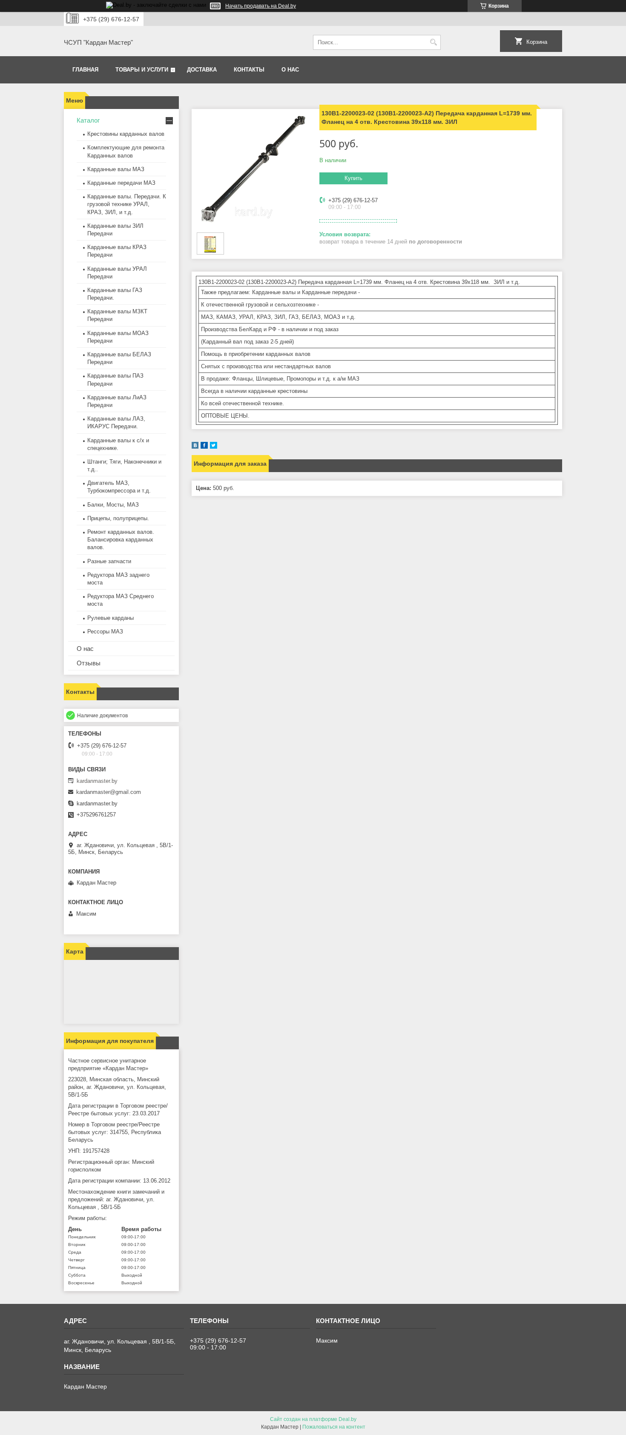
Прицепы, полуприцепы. (118, 518)
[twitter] (213, 447)
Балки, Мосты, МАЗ (113, 504)
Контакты (249, 69)
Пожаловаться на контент (333, 1427)
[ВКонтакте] (195, 447)
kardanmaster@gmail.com (108, 792)
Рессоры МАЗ (105, 631)
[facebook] (204, 447)
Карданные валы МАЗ (115, 169)
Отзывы (89, 663)
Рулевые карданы (110, 618)
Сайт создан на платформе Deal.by (313, 1419)
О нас (290, 69)
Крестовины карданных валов (125, 134)
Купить (353, 178)
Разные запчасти (109, 561)
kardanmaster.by (97, 781)
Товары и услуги (141, 69)
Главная (85, 69)
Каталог (88, 120)
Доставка (202, 69)
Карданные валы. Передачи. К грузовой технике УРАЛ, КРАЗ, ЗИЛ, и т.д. (126, 204)
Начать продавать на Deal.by (260, 6)
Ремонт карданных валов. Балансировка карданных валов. (120, 539)
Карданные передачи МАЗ (121, 183)
